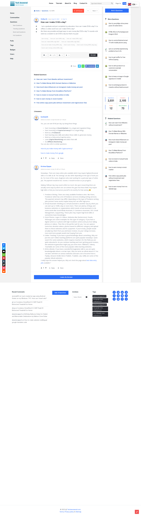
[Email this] (3, 251)
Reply (53, 158)
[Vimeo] (118, 295)
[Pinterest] (122, 299)
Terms (62, 512)
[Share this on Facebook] (3, 244)
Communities (14, 17)
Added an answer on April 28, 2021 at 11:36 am (53, 119)
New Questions (17, 25)
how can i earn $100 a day (57, 38)
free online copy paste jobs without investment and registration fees (61, 103)
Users (12, 54)
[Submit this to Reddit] (3, 271)
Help (11, 58)
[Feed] (126, 299)
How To (65, 19)
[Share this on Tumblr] (3, 261)
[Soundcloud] (114, 299)
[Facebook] (114, 292)
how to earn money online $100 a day (51, 48)
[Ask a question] (137, 512)
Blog (75, 3)
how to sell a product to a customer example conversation (117, 68)
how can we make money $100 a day (51, 45)
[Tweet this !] (3, 248)
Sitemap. (79, 512)
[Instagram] (118, 299)
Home (51, 3)
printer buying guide (99, 304)
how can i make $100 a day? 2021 (50, 41)
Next (94, 11)
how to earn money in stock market (49, 99)
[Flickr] (126, 295)
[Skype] (122, 295)
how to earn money (69, 45)
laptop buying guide (99, 296)
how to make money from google (52, 153)
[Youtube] (114, 295)
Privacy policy (69, 512)
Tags (12, 45)
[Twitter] (118, 292)
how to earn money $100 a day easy (87, 45)
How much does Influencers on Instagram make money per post (59, 87)
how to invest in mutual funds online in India (52, 95)
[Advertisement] (30, 412)
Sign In (118, 3)
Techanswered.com (74, 509)
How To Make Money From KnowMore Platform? (53, 91)
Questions (13, 22)
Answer (93, 55)
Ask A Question (117, 10)
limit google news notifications (98, 300)
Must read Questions (19, 32)
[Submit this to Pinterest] (3, 258)
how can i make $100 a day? (74, 38)
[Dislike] (36, 32)
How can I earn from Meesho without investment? (54, 79)
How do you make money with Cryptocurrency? (56, 149)
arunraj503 (15, 296)
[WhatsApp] (3, 254)
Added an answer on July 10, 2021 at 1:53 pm (53, 169)
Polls (12, 41)
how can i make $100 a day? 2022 (70, 41)
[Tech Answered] (20, 3)
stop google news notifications (98, 309)
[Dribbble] (126, 292)
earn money (44, 38)
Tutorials (59, 3)
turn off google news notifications (99, 314)
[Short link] (3, 264)
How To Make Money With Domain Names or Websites (56, 83)
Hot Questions (17, 35)
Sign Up (126, 3)
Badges (12, 50)
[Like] (36, 26)
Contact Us (83, 3)
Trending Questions (19, 29)
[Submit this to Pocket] (3, 268)
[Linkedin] (122, 292)
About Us (68, 3)
